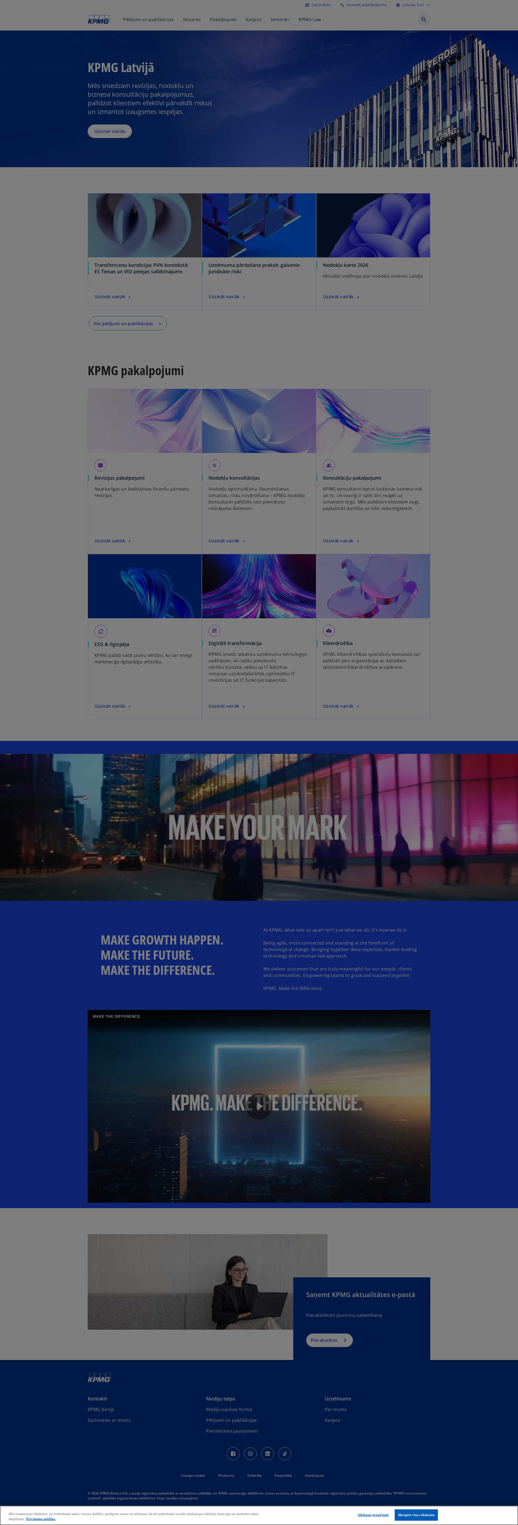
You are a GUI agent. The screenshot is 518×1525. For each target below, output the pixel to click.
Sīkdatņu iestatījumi (373, 1515)
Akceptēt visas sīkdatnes (416, 1515)
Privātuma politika (40, 1519)
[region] (259, 1515)
